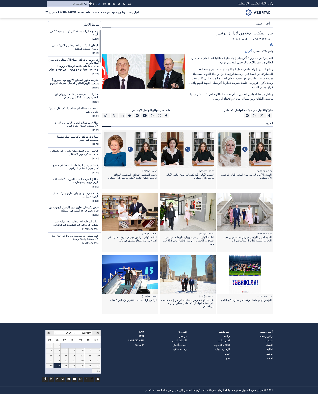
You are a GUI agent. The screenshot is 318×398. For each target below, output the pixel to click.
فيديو (51, 12)
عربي (98, 3)
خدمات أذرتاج (180, 345)
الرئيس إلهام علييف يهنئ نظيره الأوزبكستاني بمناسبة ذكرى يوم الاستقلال (74, 152)
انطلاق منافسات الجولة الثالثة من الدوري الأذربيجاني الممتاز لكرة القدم (76, 124)
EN (119, 3)
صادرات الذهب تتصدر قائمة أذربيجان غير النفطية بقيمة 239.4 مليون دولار (77, 96)
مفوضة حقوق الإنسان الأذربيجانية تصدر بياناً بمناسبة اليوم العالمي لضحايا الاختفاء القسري (74, 82)
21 (66, 360)
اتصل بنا (182, 331)
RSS (141, 336)
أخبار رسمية (132, 12)
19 (82, 360)
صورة (227, 358)
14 (66, 355)
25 (89, 365)
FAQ (141, 331)
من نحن (183, 336)
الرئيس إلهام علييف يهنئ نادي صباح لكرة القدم (246, 300)
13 (73, 355)
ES (104, 3)
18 (89, 360)
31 (98, 370)
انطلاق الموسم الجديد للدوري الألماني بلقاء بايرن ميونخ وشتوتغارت (76, 181)
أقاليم (270, 349)
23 (51, 360)
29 (58, 365)
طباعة (244, 39)
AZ (129, 3)
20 (73, 360)
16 (51, 355)
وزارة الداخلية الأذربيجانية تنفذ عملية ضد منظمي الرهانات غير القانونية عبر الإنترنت (76, 223)
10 (98, 355)
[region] (74, 137)
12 (82, 355)
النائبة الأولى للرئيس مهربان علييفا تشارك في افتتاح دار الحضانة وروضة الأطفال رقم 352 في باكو (188, 240)
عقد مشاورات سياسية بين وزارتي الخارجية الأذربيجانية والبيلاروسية (75, 237)
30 (51, 365)
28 (66, 365)
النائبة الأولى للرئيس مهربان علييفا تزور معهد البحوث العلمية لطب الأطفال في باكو (247, 239)
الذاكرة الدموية (222, 345)
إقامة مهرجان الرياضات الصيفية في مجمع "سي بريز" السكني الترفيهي (76, 166)
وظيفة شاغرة (179, 349)
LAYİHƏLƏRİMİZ (66, 12)
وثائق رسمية (118, 12)
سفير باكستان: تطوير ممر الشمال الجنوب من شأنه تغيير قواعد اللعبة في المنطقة (74, 209)
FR (109, 3)
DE (113, 3)
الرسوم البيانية (222, 349)
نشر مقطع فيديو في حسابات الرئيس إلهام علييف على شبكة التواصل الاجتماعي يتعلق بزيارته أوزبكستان (187, 303)
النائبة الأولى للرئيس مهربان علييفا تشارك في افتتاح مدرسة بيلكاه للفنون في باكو (132, 239)
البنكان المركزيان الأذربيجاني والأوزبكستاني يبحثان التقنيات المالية (75, 47)
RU (124, 3)
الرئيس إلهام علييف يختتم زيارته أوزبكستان (133, 300)
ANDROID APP (136, 340)
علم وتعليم (224, 331)
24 (98, 365)
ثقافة (88, 12)
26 (82, 365)
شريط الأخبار (91, 24)
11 (90, 355)
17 (98, 360)
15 (58, 355)
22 (58, 360)
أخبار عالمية (223, 340)
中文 (92, 3)
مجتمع (81, 12)
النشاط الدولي (179, 340)
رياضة (227, 336)
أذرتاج (248, 51)
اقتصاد (96, 12)
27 (73, 365)
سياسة (106, 12)
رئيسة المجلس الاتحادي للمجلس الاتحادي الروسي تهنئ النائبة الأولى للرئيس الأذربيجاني (132, 176)
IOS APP (139, 345)
